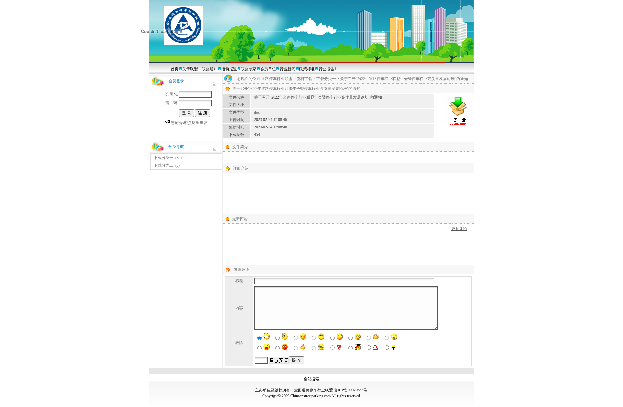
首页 (174, 69)
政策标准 (307, 69)
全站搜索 (311, 379)
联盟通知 (209, 69)
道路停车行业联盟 (276, 79)
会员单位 (268, 69)
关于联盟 (190, 69)
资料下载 (304, 79)
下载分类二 (163, 165)
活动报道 (229, 69)
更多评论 (459, 228)
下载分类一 (163, 157)
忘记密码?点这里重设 (189, 122)
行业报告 (326, 69)
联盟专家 (248, 69)
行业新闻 (287, 69)
